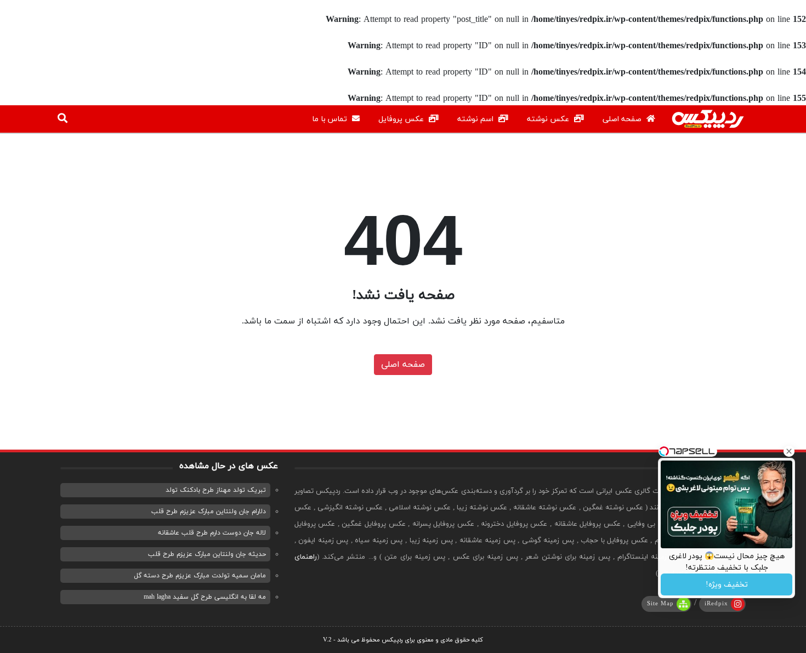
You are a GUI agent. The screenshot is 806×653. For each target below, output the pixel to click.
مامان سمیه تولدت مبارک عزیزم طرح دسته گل (200, 575)
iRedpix (716, 603)
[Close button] (789, 451)
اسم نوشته (476, 119)
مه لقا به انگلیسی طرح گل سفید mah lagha (205, 597)
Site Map (660, 603)
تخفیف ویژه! (727, 585)
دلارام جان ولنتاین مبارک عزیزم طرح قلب (208, 511)
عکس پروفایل (402, 119)
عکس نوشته (549, 119)
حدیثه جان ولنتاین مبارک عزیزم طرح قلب (207, 554)
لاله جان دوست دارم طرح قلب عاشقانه (212, 533)
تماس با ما (330, 119)
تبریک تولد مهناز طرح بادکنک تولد (216, 490)
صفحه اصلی (623, 119)
